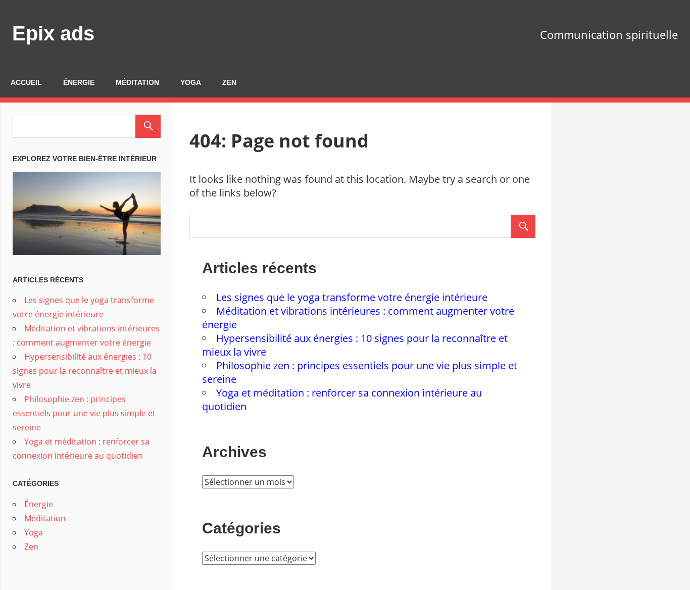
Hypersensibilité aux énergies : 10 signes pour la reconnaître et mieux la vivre (85, 370)
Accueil (26, 82)
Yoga (190, 82)
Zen (229, 82)
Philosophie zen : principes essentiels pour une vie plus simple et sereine (84, 413)
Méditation (137, 82)
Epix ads (53, 33)
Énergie (78, 82)
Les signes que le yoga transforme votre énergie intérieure (351, 297)
